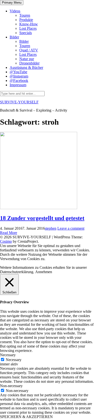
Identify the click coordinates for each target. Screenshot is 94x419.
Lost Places (28, 28)
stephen (50, 228)
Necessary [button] (8, 355)
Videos (15, 11)
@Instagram (19, 76)
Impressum (18, 85)
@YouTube (18, 72)
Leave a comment (70, 228)
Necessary (13, 360)
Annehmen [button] (43, 272)
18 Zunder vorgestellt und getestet (42, 218)
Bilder (14, 37)
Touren (24, 15)
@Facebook (19, 80)
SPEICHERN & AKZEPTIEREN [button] (26, 417)
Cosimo (6, 241)
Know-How (28, 24)
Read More (8, 233)
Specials (25, 33)
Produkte (26, 20)
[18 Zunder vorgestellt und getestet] (38, 208)
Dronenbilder (29, 63)
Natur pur (26, 59)
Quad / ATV (28, 50)
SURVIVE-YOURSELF (19, 102)
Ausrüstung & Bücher (26, 67)
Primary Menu (11, 2)
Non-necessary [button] (11, 386)
